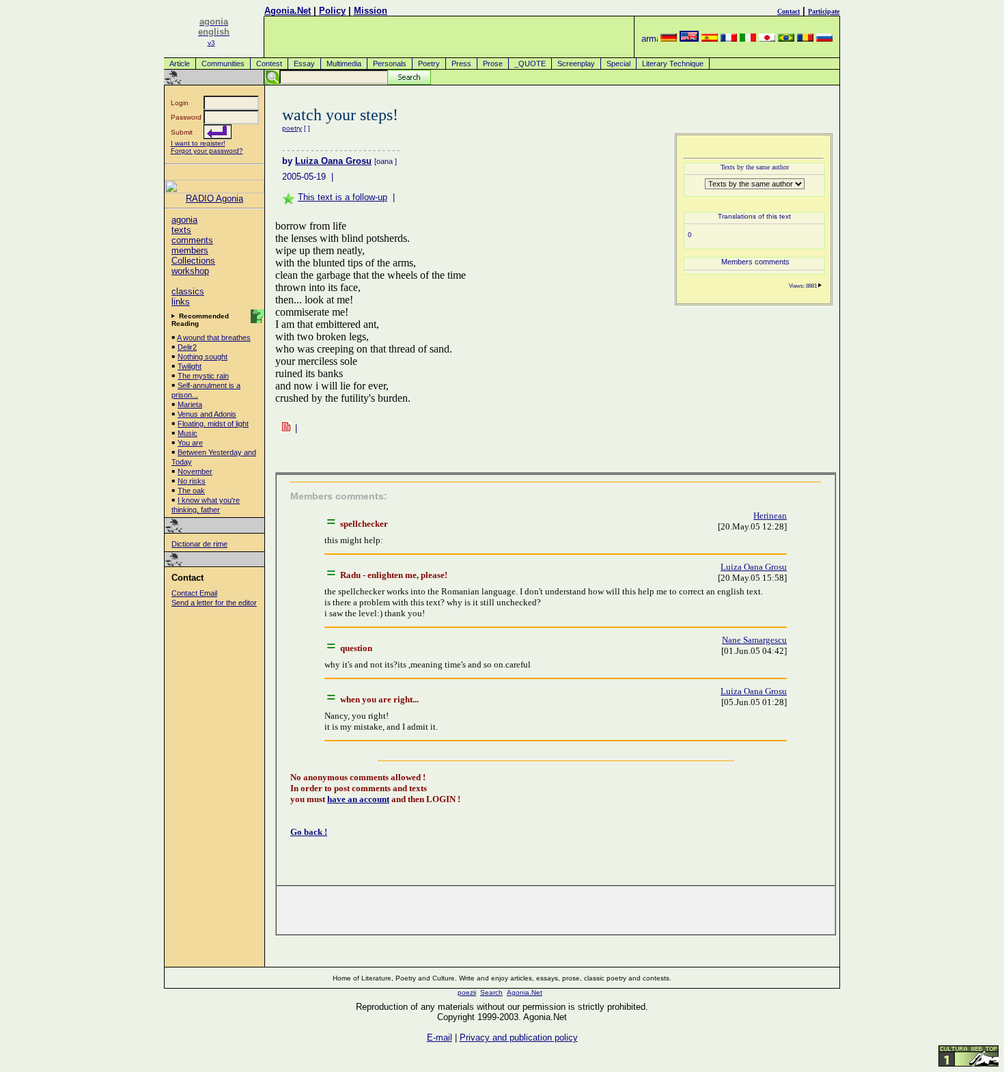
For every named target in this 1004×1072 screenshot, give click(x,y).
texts (181, 230)
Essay (304, 63)
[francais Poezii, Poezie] (729, 38)
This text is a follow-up (342, 197)
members (189, 250)
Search (491, 992)
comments (192, 240)
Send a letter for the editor (214, 603)
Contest (269, 63)
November (195, 471)
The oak (191, 490)
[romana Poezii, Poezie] (805, 38)
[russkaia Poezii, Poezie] (824, 38)
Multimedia (343, 63)
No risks (192, 481)
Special (618, 63)
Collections (193, 261)
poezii (467, 992)
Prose (493, 63)
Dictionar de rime (199, 544)
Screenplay (576, 63)
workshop (190, 271)
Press (461, 63)
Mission (370, 10)
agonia (184, 220)
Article (179, 63)
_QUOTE (530, 63)
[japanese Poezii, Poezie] (767, 38)
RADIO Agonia (214, 198)
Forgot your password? (207, 150)
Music (187, 433)
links (180, 302)
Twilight (189, 366)
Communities (223, 63)
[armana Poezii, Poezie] (649, 38)
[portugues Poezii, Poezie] (786, 38)
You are (190, 443)
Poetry (429, 63)
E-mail (439, 1037)
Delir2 (187, 347)
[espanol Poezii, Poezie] (709, 38)
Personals (389, 63)
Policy (332, 10)
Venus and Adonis (207, 414)
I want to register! (198, 143)
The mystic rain (203, 376)
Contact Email (194, 593)
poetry (292, 128)
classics (187, 291)
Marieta (190, 404)
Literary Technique (672, 63)
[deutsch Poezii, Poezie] (668, 38)
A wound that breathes (214, 337)
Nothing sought (202, 357)
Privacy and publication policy (519, 1037)
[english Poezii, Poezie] (689, 38)
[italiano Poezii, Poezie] (748, 38)
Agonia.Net (287, 10)
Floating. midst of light (213, 424)
